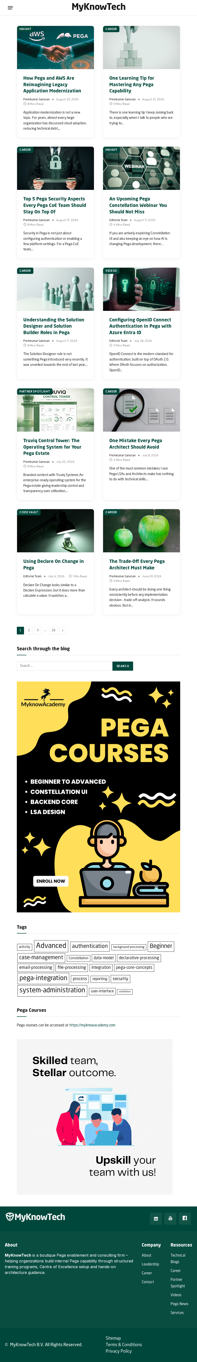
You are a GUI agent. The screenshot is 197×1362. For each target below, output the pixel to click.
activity (24, 947)
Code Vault (28, 512)
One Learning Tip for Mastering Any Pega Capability (131, 84)
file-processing (71, 967)
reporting (99, 979)
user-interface (102, 991)
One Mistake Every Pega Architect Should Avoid (135, 444)
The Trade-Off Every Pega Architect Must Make (137, 564)
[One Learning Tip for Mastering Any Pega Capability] (141, 47)
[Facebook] (185, 1219)
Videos (111, 270)
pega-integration (43, 978)
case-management (41, 957)
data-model (104, 958)
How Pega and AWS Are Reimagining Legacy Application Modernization (52, 84)
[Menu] (10, 7)
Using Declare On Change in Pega (53, 564)
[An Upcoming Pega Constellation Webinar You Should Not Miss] (141, 168)
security (120, 979)
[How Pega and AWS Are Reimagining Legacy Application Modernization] (55, 47)
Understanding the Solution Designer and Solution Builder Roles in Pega (53, 326)
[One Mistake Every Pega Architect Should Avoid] (141, 410)
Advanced (51, 946)
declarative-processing (139, 958)
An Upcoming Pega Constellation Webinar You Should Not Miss (138, 205)
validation (125, 991)
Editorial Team (118, 220)
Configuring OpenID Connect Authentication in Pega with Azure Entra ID (140, 326)
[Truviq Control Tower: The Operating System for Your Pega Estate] (55, 410)
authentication (90, 946)
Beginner (161, 946)
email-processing (35, 967)
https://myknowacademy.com (92, 1025)
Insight (25, 29)
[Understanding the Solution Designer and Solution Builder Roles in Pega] (55, 289)
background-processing (128, 947)
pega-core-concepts (134, 968)
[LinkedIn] (156, 1219)
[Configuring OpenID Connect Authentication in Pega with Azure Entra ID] (141, 289)
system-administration (52, 990)
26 (53, 630)
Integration (101, 968)
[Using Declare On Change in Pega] (55, 530)
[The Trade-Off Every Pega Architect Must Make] (141, 530)
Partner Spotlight (34, 391)
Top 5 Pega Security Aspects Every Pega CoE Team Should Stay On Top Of (54, 205)
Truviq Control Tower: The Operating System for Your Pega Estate (52, 447)
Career (111, 29)
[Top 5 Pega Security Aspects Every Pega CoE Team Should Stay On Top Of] (55, 168)
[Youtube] (170, 1219)
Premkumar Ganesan (36, 99)
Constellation (78, 958)
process (80, 979)
